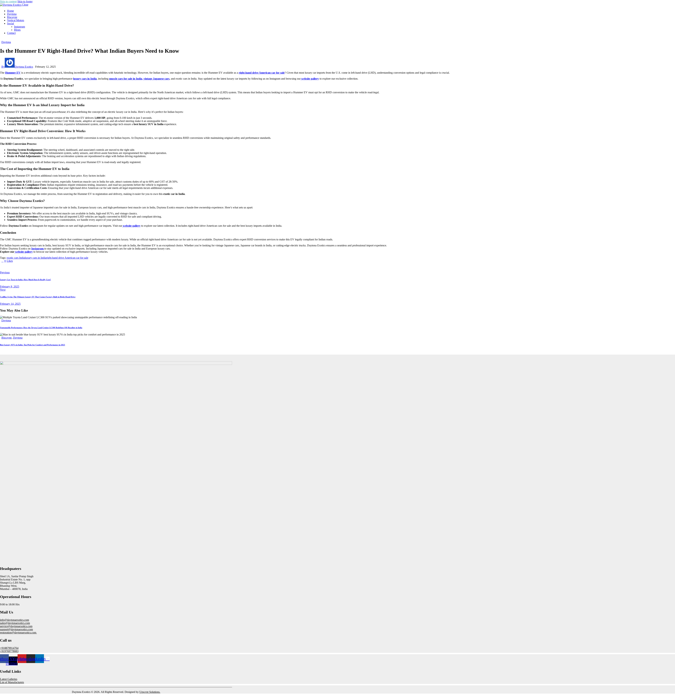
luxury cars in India (85, 78)
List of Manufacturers (12, 682)
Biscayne (6, 337)
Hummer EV (13, 72)
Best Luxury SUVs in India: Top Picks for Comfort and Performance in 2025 (32, 345)
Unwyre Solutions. (149, 691)
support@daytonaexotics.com (16, 629)
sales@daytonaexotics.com (15, 623)
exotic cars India (16, 257)
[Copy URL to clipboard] (34, 267)
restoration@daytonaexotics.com (18, 632)
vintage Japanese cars (156, 78)
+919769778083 (9, 651)
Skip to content (8, 1)
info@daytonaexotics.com (14, 619)
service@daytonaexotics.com (16, 626)
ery (317, 78)
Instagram (37, 248)
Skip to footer (25, 1)
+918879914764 (9, 647)
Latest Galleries (8, 679)
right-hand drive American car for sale (262, 72)
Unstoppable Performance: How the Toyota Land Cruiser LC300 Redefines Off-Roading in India (41, 328)
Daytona (6, 42)
